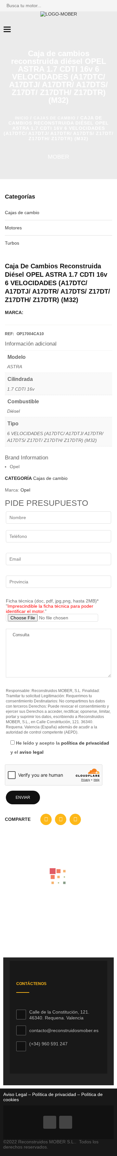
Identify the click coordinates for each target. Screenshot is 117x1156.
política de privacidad (85, 743)
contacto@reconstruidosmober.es (63, 1030)
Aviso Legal (15, 1094)
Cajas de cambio (54, 118)
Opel (25, 490)
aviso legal (32, 752)
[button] (46, 821)
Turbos (12, 243)
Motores (13, 227)
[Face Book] (49, 1122)
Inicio (22, 118)
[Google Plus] (65, 1122)
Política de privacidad (53, 1094)
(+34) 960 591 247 (48, 1043)
